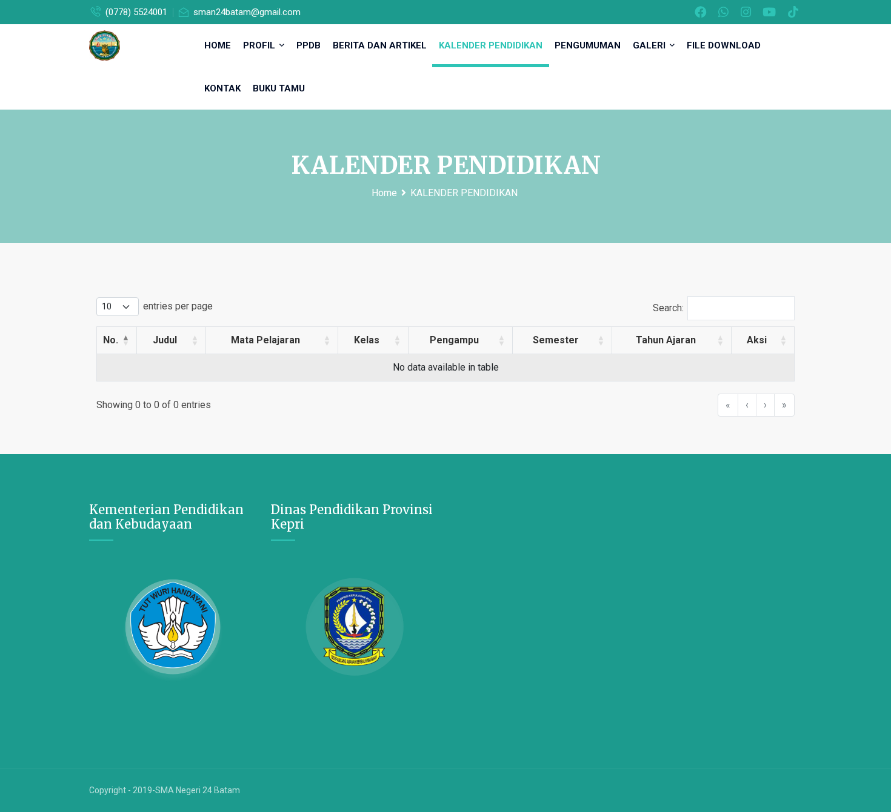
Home (217, 45)
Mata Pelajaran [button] (265, 340)
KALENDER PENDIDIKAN (490, 45)
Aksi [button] (757, 340)
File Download (724, 45)
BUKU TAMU (279, 88)
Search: (668, 308)
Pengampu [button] (454, 340)
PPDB (308, 45)
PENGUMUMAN (588, 45)
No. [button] (110, 340)
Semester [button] (556, 340)
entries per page (178, 306)
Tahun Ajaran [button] (666, 340)
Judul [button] (165, 340)
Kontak (222, 88)
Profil (260, 45)
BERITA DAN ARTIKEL (380, 45)
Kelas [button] (366, 340)
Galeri (650, 45)
